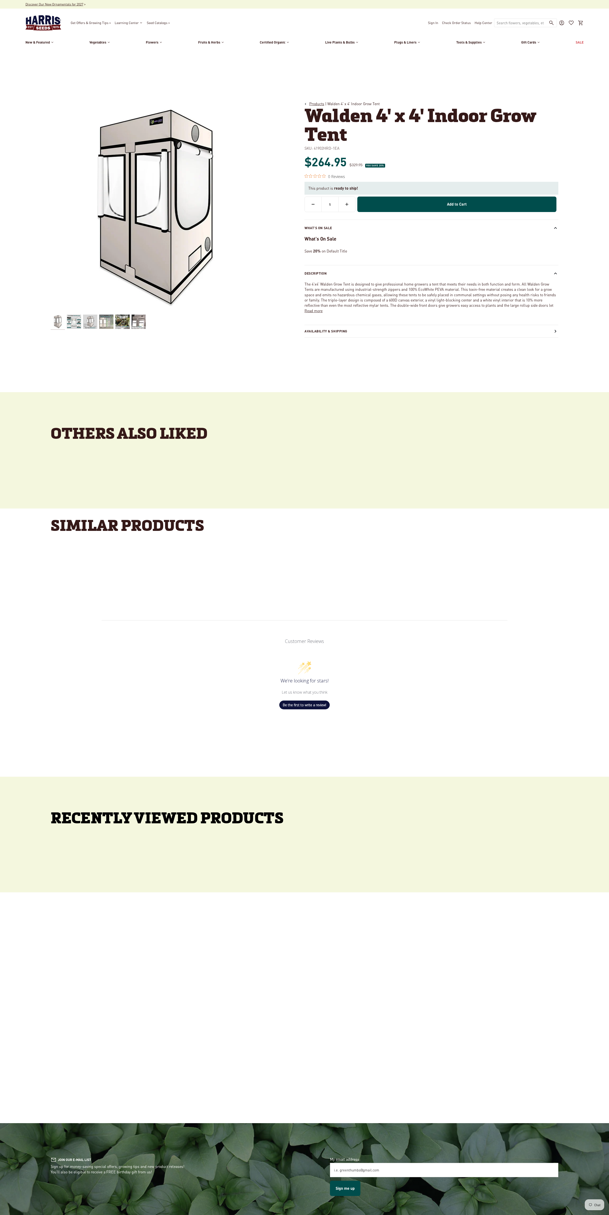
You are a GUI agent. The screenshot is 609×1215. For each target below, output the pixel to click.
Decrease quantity (313, 204)
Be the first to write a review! (304, 705)
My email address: (345, 1159)
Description (315, 273)
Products (316, 103)
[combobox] (520, 23)
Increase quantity (346, 204)
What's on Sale (318, 228)
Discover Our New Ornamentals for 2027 (54, 4)
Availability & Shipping (325, 331)
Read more (313, 310)
